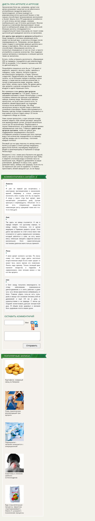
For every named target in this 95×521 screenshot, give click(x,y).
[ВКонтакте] (32, 322)
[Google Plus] (32, 328)
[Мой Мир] (36, 325)
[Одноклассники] (32, 325)
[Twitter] (35, 322)
